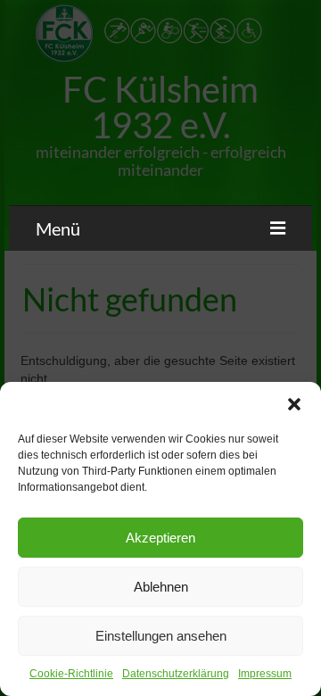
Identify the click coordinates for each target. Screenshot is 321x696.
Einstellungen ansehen (160, 635)
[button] (294, 404)
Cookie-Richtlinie (71, 673)
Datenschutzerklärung (175, 673)
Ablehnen (161, 586)
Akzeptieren (160, 537)
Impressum (265, 673)
